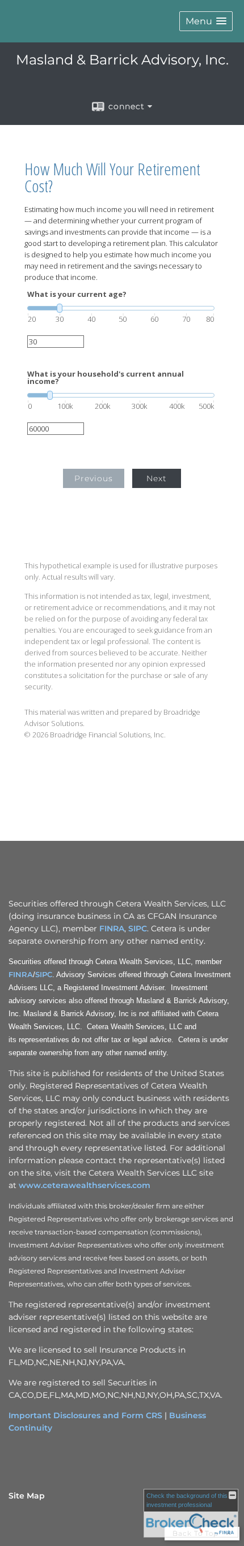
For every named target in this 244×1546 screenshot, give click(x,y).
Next (156, 478)
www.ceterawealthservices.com (84, 1185)
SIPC (137, 928)
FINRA (111, 928)
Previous (93, 478)
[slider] (120, 308)
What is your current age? (77, 294)
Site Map (27, 1496)
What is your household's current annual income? (105, 377)
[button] (206, 21)
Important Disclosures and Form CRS (85, 1415)
